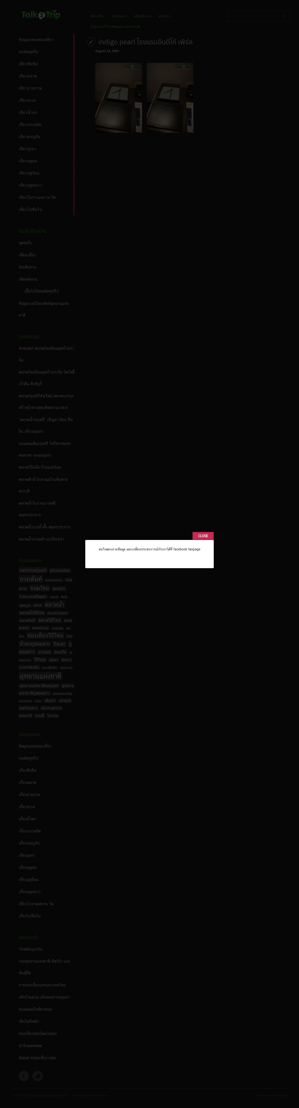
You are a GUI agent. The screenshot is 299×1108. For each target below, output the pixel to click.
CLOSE (203, 536)
